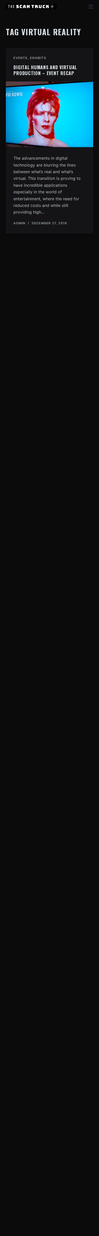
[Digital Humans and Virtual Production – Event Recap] (49, 114)
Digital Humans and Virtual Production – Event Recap (45, 70)
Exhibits (38, 58)
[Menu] (91, 6)
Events (20, 58)
